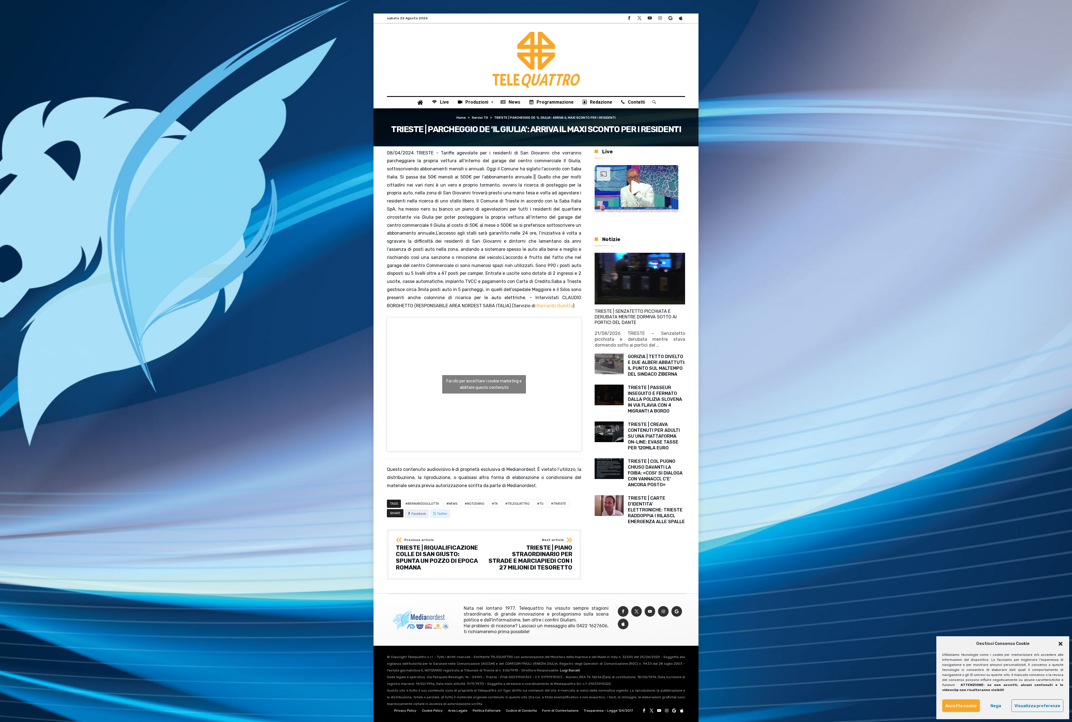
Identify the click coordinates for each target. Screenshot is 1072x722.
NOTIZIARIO (475, 504)
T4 (496, 504)
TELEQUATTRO (519, 504)
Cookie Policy (432, 711)
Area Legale (457, 711)
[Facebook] (628, 18)
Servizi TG (480, 118)
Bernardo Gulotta (555, 305)
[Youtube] (649, 18)
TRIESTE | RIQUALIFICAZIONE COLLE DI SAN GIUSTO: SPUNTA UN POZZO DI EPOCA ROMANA (437, 554)
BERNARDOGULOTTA (423, 504)
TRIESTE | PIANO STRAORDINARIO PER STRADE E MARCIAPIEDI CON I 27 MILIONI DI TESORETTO (530, 554)
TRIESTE (559, 504)
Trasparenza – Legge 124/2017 (608, 711)
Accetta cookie (961, 705)
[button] (1060, 644)
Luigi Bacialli (570, 670)
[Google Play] (670, 18)
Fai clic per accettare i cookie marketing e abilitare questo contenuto (484, 384)
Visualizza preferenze (1037, 705)
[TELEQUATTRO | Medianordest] (536, 31)
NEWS (453, 504)
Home (461, 118)
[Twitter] (639, 18)
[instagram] (659, 18)
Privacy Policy (405, 711)
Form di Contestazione (560, 711)
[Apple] (680, 18)
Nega (995, 705)
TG (541, 504)
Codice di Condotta (521, 711)
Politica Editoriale (487, 711)
